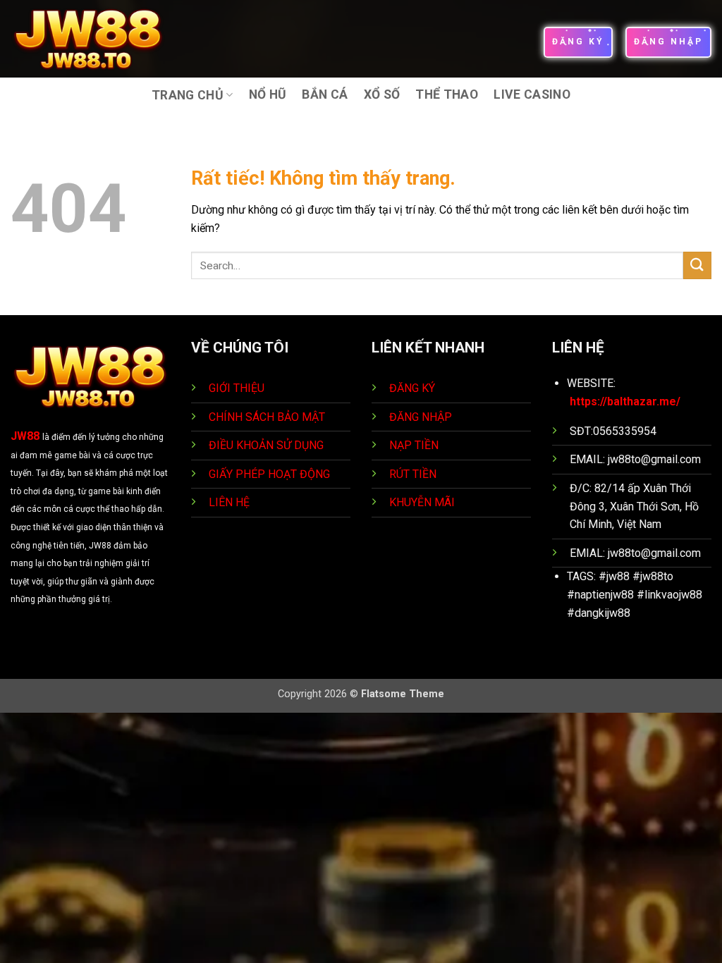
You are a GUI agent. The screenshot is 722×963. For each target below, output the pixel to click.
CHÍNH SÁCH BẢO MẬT (267, 417)
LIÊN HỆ (229, 502)
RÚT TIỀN (414, 474)
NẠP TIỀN (415, 445)
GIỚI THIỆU (236, 388)
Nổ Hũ (268, 94)
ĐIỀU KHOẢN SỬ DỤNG (266, 445)
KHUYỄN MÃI (423, 502)
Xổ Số (382, 94)
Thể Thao (446, 94)
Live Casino (532, 94)
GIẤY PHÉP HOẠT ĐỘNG (269, 474)
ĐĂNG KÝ (412, 388)
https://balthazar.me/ (625, 401)
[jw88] (98, 39)
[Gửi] (697, 265)
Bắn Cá (325, 94)
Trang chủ (188, 95)
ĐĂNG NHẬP (420, 417)
